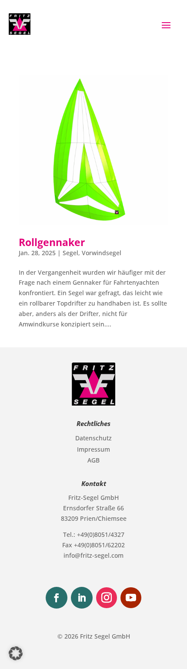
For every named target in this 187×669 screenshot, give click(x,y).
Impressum (93, 449)
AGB (93, 460)
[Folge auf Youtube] (130, 597)
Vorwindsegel (101, 253)
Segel (70, 253)
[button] (15, 653)
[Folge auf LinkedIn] (82, 598)
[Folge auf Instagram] (106, 597)
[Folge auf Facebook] (56, 598)
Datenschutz (93, 438)
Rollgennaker (52, 242)
